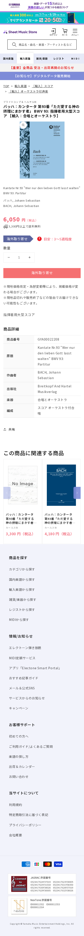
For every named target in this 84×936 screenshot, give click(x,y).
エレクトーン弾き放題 (25, 647)
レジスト (58, 58)
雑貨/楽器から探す (22, 599)
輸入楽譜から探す (22, 589)
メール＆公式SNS (22, 688)
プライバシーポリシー (25, 825)
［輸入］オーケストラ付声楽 (28, 91)
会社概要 (15, 835)
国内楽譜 (8, 58)
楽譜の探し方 (19, 756)
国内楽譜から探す (22, 579)
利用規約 (15, 804)
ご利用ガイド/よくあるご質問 (31, 746)
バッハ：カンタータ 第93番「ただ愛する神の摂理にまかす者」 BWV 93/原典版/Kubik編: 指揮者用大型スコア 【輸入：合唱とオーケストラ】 (60, 518)
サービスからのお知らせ (27, 698)
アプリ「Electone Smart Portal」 (35, 668)
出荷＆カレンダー (22, 766)
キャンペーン (18, 708)
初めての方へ (19, 736)
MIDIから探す (19, 619)
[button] (75, 30)
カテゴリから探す (22, 569)
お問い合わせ (19, 776)
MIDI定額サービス (22, 658)
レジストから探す (22, 609)
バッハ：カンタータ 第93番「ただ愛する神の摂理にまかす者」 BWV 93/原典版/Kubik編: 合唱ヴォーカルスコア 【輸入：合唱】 (21, 518)
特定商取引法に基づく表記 (28, 814)
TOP (6, 86)
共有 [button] (12, 429)
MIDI (75, 58)
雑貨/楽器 (42, 58)
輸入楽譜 (25, 58)
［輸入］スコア (42, 86)
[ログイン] (53, 30)
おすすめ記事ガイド (23, 678)
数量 (7, 248)
